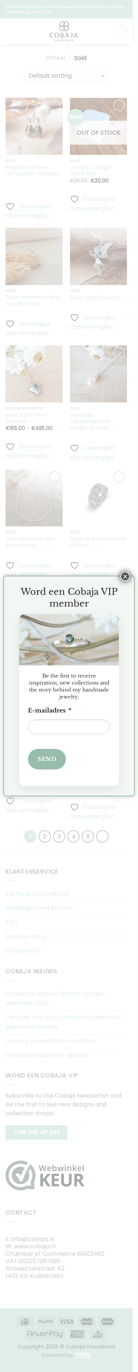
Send (47, 759)
